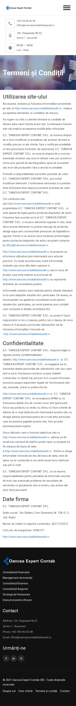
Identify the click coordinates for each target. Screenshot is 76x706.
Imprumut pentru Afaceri (17, 600)
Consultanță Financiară (16, 572)
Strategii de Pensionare (16, 594)
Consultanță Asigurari (15, 588)
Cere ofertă (25, 691)
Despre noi (9, 691)
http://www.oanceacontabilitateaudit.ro (38, 108)
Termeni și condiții (46, 691)
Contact (65, 691)
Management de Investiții (17, 577)
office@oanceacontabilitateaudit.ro (27, 245)
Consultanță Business (15, 583)
